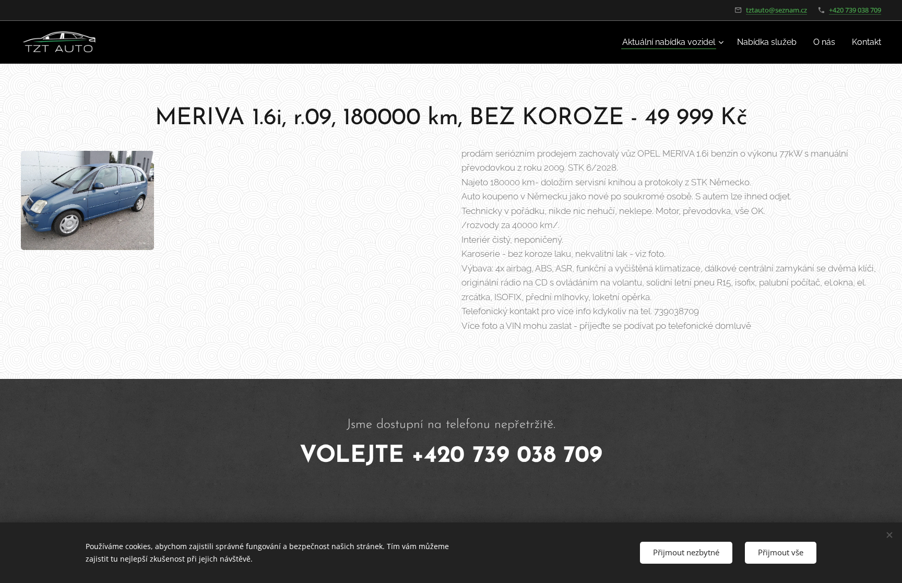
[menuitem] (674, 42)
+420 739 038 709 (855, 10)
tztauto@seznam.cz (776, 10)
